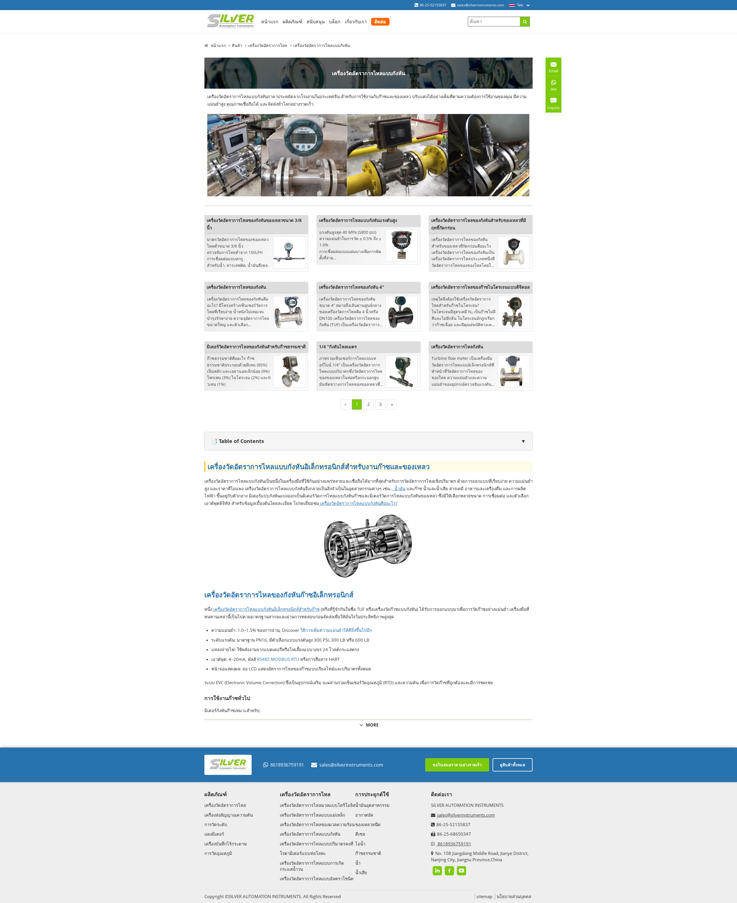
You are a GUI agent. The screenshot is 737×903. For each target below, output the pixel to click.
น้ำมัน (399, 488)
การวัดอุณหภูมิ (218, 853)
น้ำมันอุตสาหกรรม (372, 805)
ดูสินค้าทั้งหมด (512, 764)
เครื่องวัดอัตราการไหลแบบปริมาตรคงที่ (316, 844)
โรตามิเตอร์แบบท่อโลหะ (303, 853)
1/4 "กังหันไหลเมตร (338, 346)
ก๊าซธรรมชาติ (368, 853)
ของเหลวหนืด (368, 824)
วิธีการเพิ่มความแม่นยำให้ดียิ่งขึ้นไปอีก (335, 630)
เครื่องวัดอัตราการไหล (267, 45)
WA (551, 90)
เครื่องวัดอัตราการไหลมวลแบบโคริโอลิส (317, 805)
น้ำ (357, 863)
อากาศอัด (364, 815)
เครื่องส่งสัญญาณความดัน (228, 815)
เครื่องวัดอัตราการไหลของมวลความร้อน (317, 824)
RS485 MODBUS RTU (277, 659)
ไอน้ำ (360, 844)
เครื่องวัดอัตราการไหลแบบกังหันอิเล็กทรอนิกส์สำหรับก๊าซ (266, 609)
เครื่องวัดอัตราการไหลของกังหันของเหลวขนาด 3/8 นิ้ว (254, 224)
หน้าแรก (269, 21)
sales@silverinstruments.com (480, 5)
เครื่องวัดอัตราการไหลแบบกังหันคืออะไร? (358, 503)
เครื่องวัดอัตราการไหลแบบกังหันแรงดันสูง (358, 220)
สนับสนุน (316, 21)
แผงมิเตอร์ (214, 834)
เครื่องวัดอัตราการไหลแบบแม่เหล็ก (312, 815)
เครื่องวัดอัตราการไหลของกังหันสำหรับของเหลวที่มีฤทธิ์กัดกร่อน (478, 224)
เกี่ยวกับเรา (356, 21)
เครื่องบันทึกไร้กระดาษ (225, 844)
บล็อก (335, 21)
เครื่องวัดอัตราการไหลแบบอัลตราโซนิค (317, 878)
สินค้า (237, 45)
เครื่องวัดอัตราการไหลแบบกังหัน (321, 45)
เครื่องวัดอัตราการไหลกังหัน (457, 346)
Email (552, 68)
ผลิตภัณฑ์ (292, 21)
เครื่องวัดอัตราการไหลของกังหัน (236, 287)
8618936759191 (287, 765)
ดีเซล (360, 834)
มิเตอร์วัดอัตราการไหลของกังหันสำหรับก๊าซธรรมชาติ (256, 346)
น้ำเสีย (361, 872)
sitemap (484, 896)
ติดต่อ (380, 21)
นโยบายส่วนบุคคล (514, 896)
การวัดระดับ (215, 824)
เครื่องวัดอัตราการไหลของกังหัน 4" (351, 287)
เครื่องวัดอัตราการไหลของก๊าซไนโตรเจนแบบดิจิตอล (480, 287)
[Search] (524, 21)
